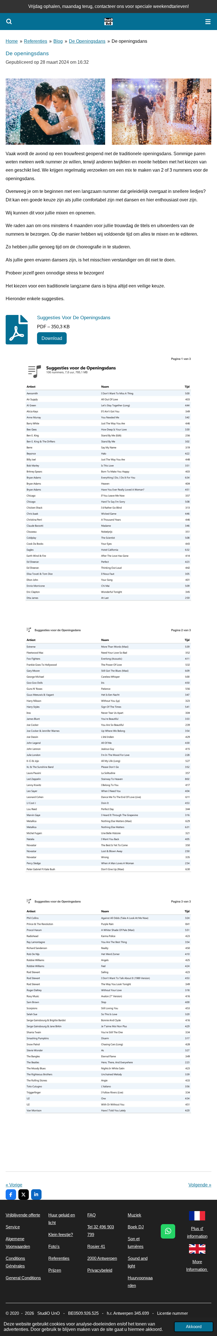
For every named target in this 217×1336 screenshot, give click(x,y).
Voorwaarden (18, 1246)
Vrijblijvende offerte (23, 1215)
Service (13, 1226)
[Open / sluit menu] (208, 21)
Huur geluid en (61, 1215)
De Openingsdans (87, 41)
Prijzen (54, 1270)
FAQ (91, 1215)
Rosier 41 (96, 1246)
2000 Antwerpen (102, 1258)
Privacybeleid (99, 1270)
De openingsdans (129, 41)
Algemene (15, 1238)
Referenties (35, 41)
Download (52, 338)
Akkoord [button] (193, 1326)
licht (52, 1222)
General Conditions (23, 1277)
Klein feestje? (60, 1234)
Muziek (134, 1215)
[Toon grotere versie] (55, 111)
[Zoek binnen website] (9, 21)
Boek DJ (136, 1226)
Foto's (54, 1246)
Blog (58, 41)
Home (12, 41)
